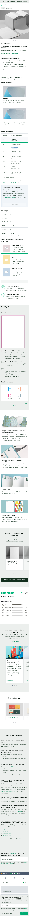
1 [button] (11, 573)
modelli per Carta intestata (8, 791)
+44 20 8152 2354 (8, 199)
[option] (14, 559)
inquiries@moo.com (9, 197)
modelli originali (13, 766)
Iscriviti (24, 913)
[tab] (14, 307)
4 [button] (18, 573)
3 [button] (16, 573)
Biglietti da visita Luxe (8, 830)
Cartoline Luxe (6, 833)
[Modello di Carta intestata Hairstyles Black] (14, 552)
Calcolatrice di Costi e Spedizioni (12, 183)
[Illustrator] (19, 389)
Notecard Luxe (6, 835)
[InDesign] (10, 395)
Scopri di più (14, 204)
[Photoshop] (10, 389)
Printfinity (19, 811)
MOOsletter (13, 853)
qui (20, 838)
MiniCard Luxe (6, 832)
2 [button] (13, 573)
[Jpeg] (19, 395)
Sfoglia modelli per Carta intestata (14, 579)
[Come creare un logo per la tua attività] (14, 652)
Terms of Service (9, 863)
